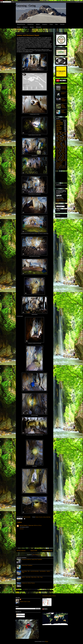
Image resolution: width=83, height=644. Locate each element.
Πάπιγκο (62, 157)
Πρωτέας (59, 127)
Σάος (57, 132)
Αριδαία (64, 146)
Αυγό (57, 149)
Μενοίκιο (63, 151)
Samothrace (25, 27)
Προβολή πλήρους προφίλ (25, 601)
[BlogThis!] (18, 518)
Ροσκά (57, 158)
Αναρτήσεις (19, 614)
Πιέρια (64, 145)
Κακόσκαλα (64, 160)
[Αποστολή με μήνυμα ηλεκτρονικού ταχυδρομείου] (17, 518)
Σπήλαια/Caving (30, 24)
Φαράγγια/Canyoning (21, 24)
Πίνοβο (63, 154)
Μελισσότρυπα (58, 163)
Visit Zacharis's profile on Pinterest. (49, 595)
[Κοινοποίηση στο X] (19, 518)
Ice (63, 142)
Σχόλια (18, 616)
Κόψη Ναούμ (58, 153)
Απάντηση (22, 528)
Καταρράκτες (44, 24)
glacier (64, 155)
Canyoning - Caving (26, 5)
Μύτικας (59, 139)
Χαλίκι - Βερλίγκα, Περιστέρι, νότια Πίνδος (63, 106)
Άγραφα (60, 137)
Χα (62, 165)
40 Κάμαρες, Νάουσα (63, 93)
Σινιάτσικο (58, 165)
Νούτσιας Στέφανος (24, 525)
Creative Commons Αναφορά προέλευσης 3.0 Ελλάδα (61, 200)
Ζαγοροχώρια (58, 141)
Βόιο (57, 159)
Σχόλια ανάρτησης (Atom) (37, 554)
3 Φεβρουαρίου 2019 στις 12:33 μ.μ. (35, 525)
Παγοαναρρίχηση (59, 164)
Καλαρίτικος (62, 152)
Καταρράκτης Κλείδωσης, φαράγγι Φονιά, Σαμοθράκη (32, 559)
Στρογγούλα (58, 146)
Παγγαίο (64, 136)
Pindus (57, 130)
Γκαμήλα (64, 159)
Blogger (46, 641)
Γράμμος (58, 160)
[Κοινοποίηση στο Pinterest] (21, 518)
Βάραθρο (64, 132)
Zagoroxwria (58, 155)
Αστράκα (57, 156)
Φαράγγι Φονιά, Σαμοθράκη (27, 565)
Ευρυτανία (64, 138)
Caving (58, 121)
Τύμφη (61, 134)
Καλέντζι (61, 161)
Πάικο (57, 157)
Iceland (63, 148)
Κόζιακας (63, 150)
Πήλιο (57, 152)
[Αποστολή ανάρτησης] (24, 518)
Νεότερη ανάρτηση (21, 550)
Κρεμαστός (58, 150)
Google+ (1, 0)
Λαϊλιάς (57, 151)
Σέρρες (65, 139)
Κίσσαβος (62, 149)
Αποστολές (62, 24)
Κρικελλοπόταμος (59, 162)
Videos (56, 24)
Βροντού (63, 156)
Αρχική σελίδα (34, 550)
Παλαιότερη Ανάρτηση (47, 550)
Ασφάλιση (61, 140)
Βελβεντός (63, 158)
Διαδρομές (38, 24)
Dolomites (32, 27)
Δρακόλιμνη (58, 145)
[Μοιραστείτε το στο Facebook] (20, 518)
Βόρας (60, 159)
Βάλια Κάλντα (60, 147)
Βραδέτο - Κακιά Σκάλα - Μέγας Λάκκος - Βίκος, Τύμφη (32, 577)
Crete (59, 148)
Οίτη (65, 147)
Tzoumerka (59, 124)
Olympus (18, 27)
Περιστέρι (58, 142)
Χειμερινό (58, 135)
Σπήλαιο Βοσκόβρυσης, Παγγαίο (63, 99)
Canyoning (59, 122)
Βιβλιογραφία (38, 27)
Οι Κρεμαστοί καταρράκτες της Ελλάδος (63, 87)
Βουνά (58, 125)
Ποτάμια (51, 24)
